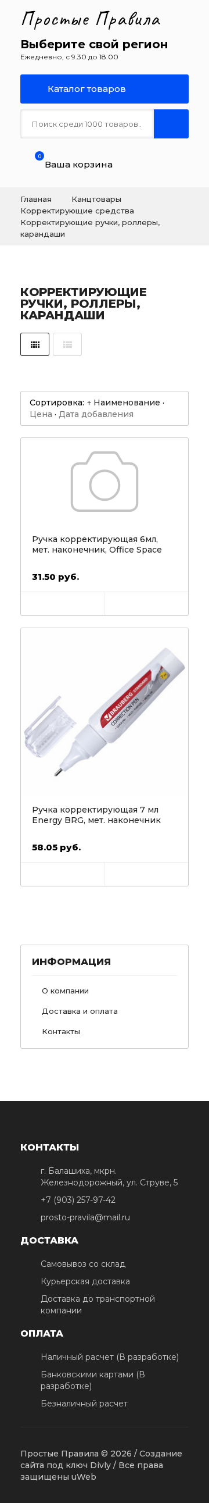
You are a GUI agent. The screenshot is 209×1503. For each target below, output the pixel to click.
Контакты (61, 1031)
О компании (65, 990)
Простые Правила (90, 19)
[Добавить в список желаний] (146, 603)
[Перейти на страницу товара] (104, 481)
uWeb (83, 1477)
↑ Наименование (123, 402)
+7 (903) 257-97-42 (78, 1200)
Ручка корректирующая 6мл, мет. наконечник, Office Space (97, 544)
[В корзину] (63, 603)
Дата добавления (96, 414)
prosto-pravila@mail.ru (85, 1217)
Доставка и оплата (80, 1011)
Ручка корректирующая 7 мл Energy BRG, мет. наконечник (96, 814)
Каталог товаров (85, 88)
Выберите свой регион (94, 44)
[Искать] (171, 123)
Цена (41, 414)
